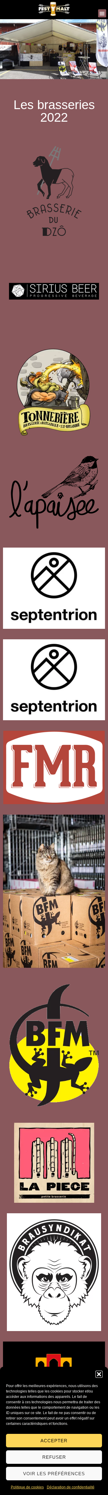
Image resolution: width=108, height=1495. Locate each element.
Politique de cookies (27, 1487)
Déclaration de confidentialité (70, 1487)
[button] (99, 1374)
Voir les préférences (54, 1473)
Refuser (54, 1457)
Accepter (54, 1440)
